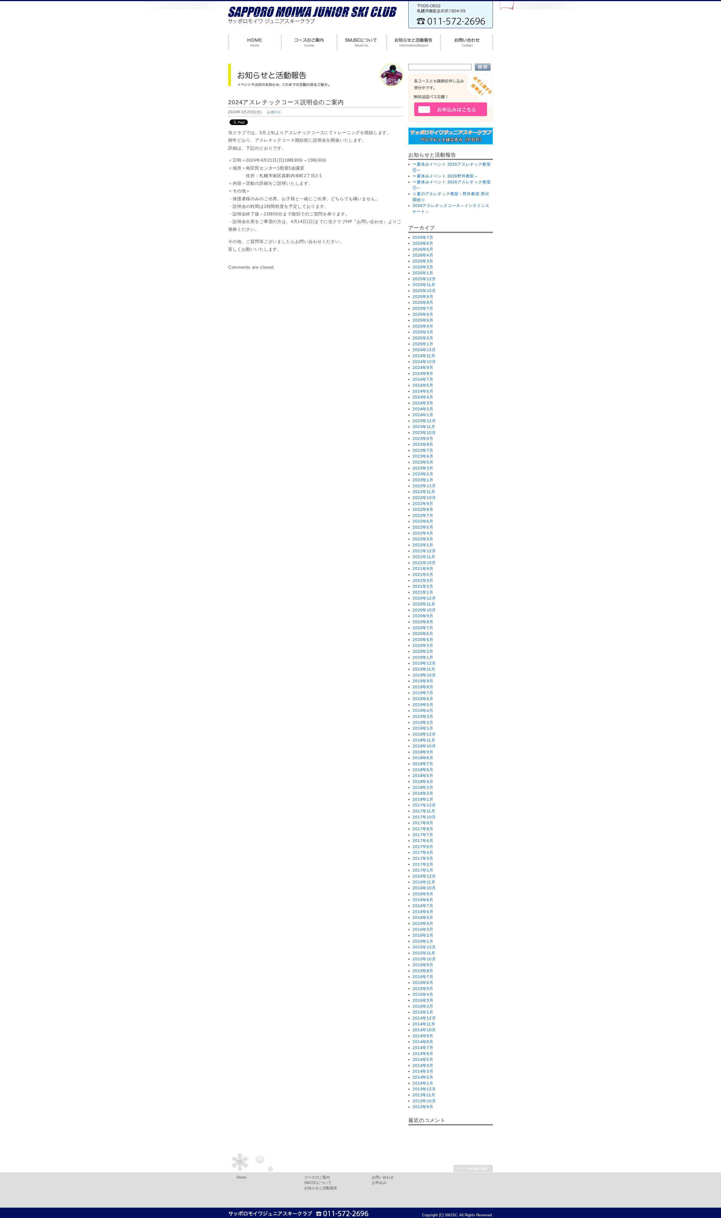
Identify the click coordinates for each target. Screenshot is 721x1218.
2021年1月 (423, 592)
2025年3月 (423, 332)
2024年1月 (423, 415)
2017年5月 (423, 846)
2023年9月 (423, 438)
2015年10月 (424, 959)
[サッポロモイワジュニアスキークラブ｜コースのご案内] (309, 43)
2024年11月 (424, 355)
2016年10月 (424, 888)
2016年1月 (423, 941)
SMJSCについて (317, 1183)
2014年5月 (423, 1059)
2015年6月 (423, 982)
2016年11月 (424, 882)
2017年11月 (424, 811)
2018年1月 (423, 799)
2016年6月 (423, 911)
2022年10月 (424, 497)
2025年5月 (423, 320)
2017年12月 (424, 805)
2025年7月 (423, 308)
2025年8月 (423, 302)
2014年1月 (423, 1083)
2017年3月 (423, 858)
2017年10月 (424, 817)
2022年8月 (423, 509)
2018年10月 (424, 746)
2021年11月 (424, 557)
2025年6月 (423, 314)
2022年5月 (423, 527)
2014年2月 (423, 1077)
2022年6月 (423, 521)
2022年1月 (423, 545)
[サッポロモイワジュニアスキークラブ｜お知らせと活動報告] (413, 43)
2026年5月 (423, 249)
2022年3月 (423, 539)
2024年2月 (423, 409)
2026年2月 (423, 267)
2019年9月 (423, 681)
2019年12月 (424, 663)
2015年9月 (423, 965)
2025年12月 (424, 279)
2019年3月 (423, 716)
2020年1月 (423, 657)
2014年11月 (424, 1024)
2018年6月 (423, 769)
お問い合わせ (383, 1177)
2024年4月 (423, 397)
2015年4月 (423, 994)
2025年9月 (423, 296)
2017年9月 (423, 823)
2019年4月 (423, 710)
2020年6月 (423, 633)
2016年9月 (423, 894)
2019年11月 (424, 669)
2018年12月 (424, 734)
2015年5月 (423, 988)
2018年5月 (423, 775)
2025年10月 (424, 290)
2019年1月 (423, 728)
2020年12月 (424, 598)
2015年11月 (424, 953)
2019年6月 (423, 698)
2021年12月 (424, 551)
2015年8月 (423, 970)
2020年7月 (423, 627)
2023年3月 (423, 468)
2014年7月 (423, 1047)
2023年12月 (424, 420)
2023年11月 (424, 426)
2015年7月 (423, 976)
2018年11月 (424, 740)
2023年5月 (423, 462)
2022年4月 (423, 533)
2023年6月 (423, 456)
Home (241, 1177)
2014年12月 (424, 1018)
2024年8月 (423, 373)
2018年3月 (423, 787)
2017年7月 (423, 834)
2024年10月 (424, 361)
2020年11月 (424, 604)
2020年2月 (423, 651)
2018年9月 (423, 752)
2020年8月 (423, 622)
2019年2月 (423, 722)
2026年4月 (423, 255)
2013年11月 (424, 1095)
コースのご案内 (317, 1177)
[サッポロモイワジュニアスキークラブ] (312, 25)
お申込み (379, 1183)
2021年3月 (423, 580)
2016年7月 (423, 905)
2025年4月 (423, 326)
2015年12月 (424, 947)
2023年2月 (423, 474)
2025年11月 (424, 284)
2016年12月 (424, 876)
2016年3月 (423, 929)
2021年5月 (423, 574)
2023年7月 (423, 450)
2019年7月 (423, 693)
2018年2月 (423, 793)
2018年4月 (423, 781)
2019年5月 (423, 704)
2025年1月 (423, 344)
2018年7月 (423, 763)
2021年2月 (423, 586)
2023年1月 (423, 480)
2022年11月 (424, 491)
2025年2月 (423, 338)
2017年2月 (423, 864)
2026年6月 (423, 243)
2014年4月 (423, 1065)
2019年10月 (424, 675)
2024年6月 (423, 385)
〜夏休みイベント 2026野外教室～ (445, 176)
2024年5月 (423, 391)
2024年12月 (424, 350)
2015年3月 (423, 1000)
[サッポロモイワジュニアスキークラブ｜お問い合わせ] (466, 43)
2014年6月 (423, 1053)
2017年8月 (423, 829)
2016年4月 (423, 923)
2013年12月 (424, 1089)
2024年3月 (423, 403)
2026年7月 (423, 237)
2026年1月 (423, 273)
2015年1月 (423, 1012)
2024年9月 (423, 367)
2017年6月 (423, 840)
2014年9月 (423, 1036)
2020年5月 (423, 639)
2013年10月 (424, 1101)
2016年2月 (423, 935)
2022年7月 (423, 515)
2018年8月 (423, 758)
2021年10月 (424, 562)
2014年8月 (423, 1041)
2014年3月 (423, 1071)
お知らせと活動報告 (320, 1188)
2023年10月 (424, 432)
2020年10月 (424, 610)
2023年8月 (423, 444)
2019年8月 (423, 687)
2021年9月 (423, 568)
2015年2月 (423, 1006)
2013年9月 (423, 1107)
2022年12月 (424, 486)
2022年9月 (423, 503)
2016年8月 (423, 900)
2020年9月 (423, 616)
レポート (274, 112)
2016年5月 (423, 917)
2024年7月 (423, 379)
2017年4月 (423, 852)
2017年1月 (423, 870)
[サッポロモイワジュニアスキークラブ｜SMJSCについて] (362, 43)
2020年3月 (423, 645)
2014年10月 (424, 1030)
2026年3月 (423, 261)
